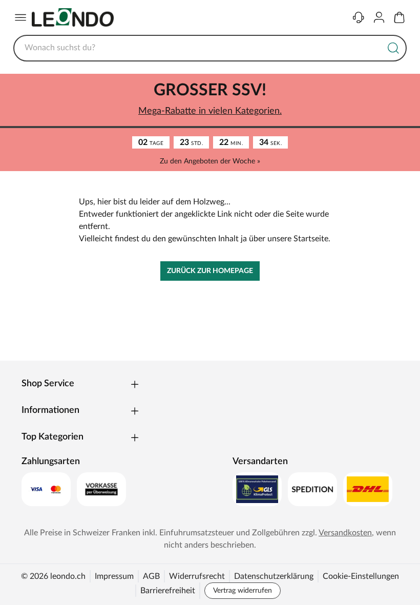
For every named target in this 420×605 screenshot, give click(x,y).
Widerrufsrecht (197, 576)
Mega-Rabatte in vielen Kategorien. (210, 111)
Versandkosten (345, 533)
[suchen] (393, 48)
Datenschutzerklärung (273, 576)
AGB (151, 576)
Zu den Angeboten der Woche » (210, 161)
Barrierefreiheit (167, 591)
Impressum (114, 576)
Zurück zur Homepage (210, 271)
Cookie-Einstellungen (361, 576)
